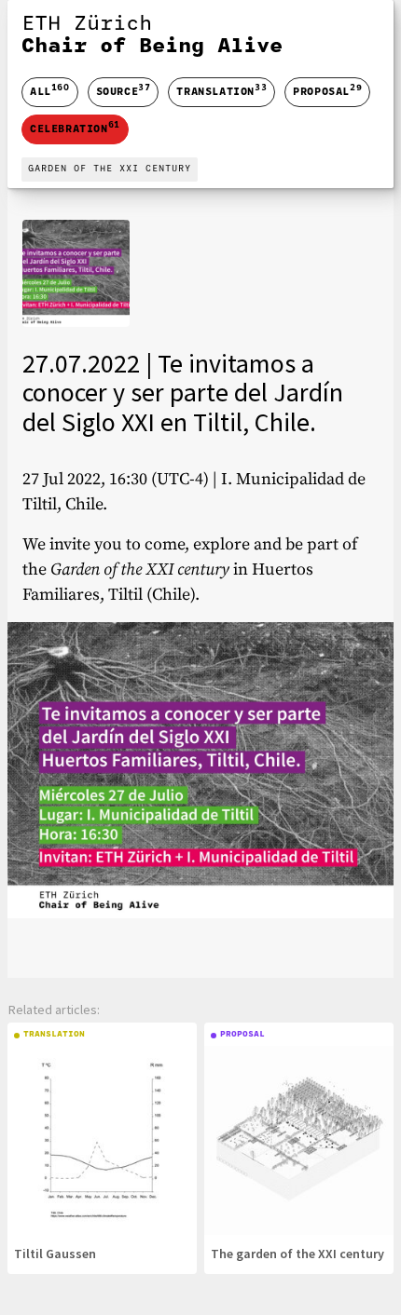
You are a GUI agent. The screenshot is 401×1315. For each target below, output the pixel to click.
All (50, 92)
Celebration (75, 127)
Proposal (327, 90)
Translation (221, 90)
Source (123, 90)
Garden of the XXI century (109, 169)
